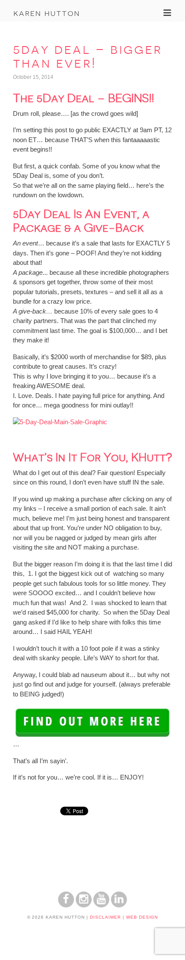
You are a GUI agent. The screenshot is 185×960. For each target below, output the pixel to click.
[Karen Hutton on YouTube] (101, 905)
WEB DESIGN (142, 917)
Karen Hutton (46, 13)
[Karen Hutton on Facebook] (66, 905)
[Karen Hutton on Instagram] (84, 905)
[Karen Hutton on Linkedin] (119, 905)
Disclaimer (105, 917)
